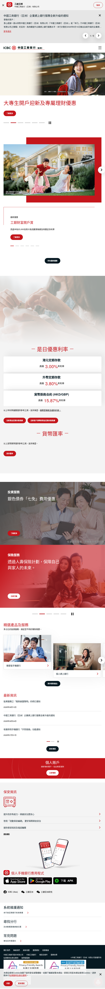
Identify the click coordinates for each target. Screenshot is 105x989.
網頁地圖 (26, 962)
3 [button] (20, 134)
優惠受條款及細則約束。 (50, 422)
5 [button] (34, 134)
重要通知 (36, 962)
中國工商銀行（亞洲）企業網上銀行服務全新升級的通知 (36, 15)
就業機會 (45, 962)
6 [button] (42, 134)
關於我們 (7, 962)
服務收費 (54, 967)
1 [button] (6, 134)
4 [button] (27, 134)
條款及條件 (43, 967)
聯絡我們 (16, 962)
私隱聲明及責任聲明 (18, 975)
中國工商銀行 (31, 967)
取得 (98, 5)
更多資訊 (7, 31)
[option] (52, 23)
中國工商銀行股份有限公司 (13, 967)
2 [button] (13, 134)
